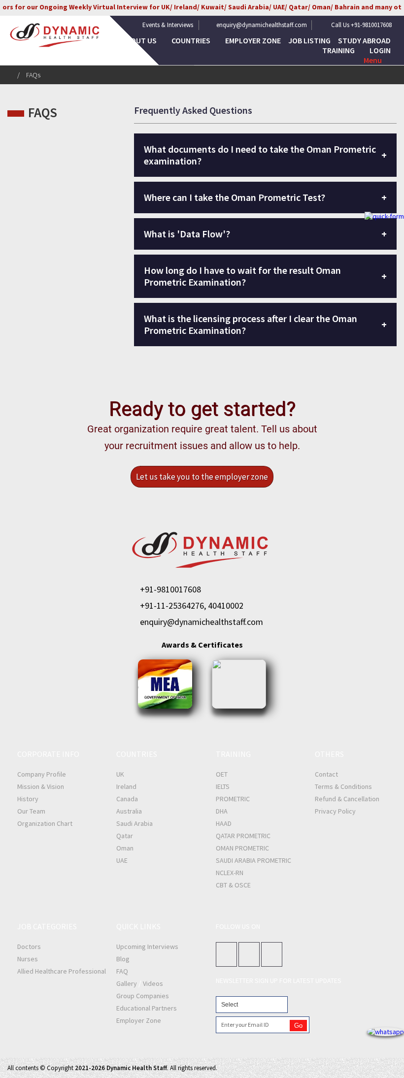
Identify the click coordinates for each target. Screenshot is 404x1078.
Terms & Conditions (343, 786)
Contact (326, 774)
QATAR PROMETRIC (243, 835)
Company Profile (41, 774)
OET (222, 774)
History (27, 798)
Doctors (29, 946)
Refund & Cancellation (347, 798)
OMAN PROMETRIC (242, 848)
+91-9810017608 (170, 589)
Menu (373, 60)
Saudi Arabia (134, 823)
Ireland (126, 786)
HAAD (224, 823)
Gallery (126, 983)
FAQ (122, 971)
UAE (122, 860)
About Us (140, 40)
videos (153, 983)
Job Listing (309, 40)
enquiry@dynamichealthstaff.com (261, 25)
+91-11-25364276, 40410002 (191, 605)
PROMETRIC (233, 798)
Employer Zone (253, 40)
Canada (127, 798)
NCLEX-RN (229, 872)
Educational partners (146, 1008)
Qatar (124, 835)
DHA (222, 811)
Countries (191, 40)
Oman (125, 848)
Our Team (31, 811)
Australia (129, 811)
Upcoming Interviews (147, 946)
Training (339, 50)
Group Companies (142, 995)
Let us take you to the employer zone (202, 476)
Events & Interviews (167, 25)
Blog (123, 958)
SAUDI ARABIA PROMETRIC (253, 860)
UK (120, 774)
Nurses (27, 958)
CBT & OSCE (233, 885)
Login (380, 50)
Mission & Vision (40, 786)
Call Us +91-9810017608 (361, 25)
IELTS (223, 786)
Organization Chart (44, 823)
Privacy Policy (335, 811)
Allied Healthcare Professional (61, 971)
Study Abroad (364, 40)
